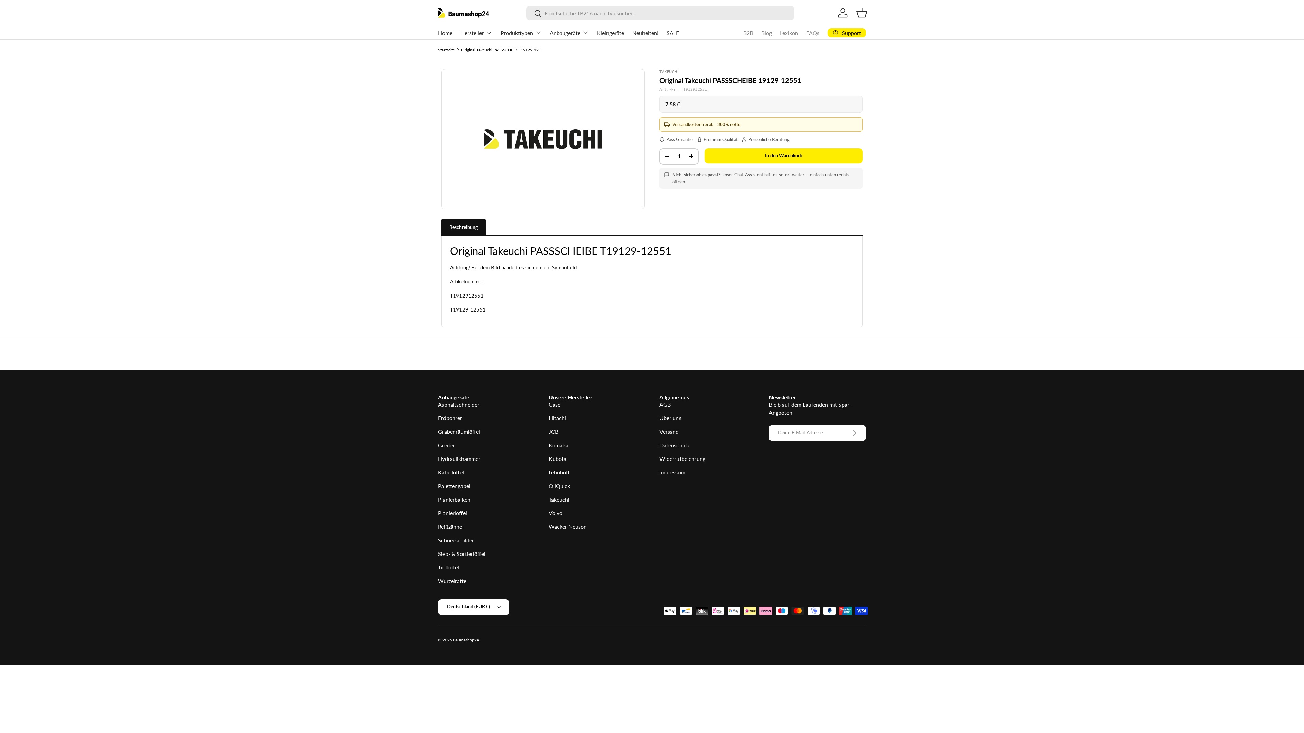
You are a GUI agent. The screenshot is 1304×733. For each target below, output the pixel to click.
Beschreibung (463, 227)
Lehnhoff (559, 472)
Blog (766, 33)
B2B (748, 33)
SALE (673, 33)
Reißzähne (450, 526)
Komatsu (559, 445)
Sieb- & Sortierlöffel (461, 553)
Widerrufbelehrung (682, 458)
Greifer (446, 445)
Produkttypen (517, 33)
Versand (669, 431)
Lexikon (789, 33)
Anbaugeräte (565, 33)
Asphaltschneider (458, 404)
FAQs (812, 33)
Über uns (670, 418)
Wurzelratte (452, 581)
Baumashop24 (466, 639)
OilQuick (559, 486)
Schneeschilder (456, 540)
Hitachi (557, 418)
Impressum (672, 472)
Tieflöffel (448, 567)
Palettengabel (454, 486)
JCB (553, 431)
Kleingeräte (610, 33)
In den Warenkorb (783, 155)
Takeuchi (559, 499)
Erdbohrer (450, 418)
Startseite (446, 49)
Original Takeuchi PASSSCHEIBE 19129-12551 (502, 49)
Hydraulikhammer (459, 458)
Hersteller (472, 33)
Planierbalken (454, 499)
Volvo (555, 513)
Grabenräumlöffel (459, 431)
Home (445, 33)
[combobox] (660, 13)
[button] (861, 12)
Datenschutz (674, 445)
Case (554, 404)
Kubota (557, 458)
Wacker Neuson (568, 526)
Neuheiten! (645, 33)
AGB (665, 404)
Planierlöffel (452, 513)
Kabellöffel (451, 472)
